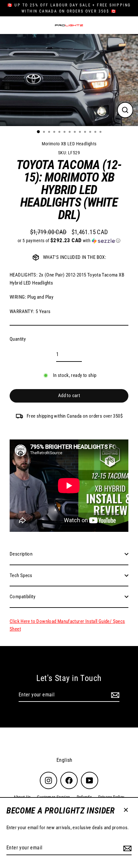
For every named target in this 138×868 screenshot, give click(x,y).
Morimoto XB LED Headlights (69, 143)
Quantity (18, 339)
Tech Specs (21, 575)
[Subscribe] (126, 848)
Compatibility (22, 597)
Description (21, 554)
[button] (69, 240)
